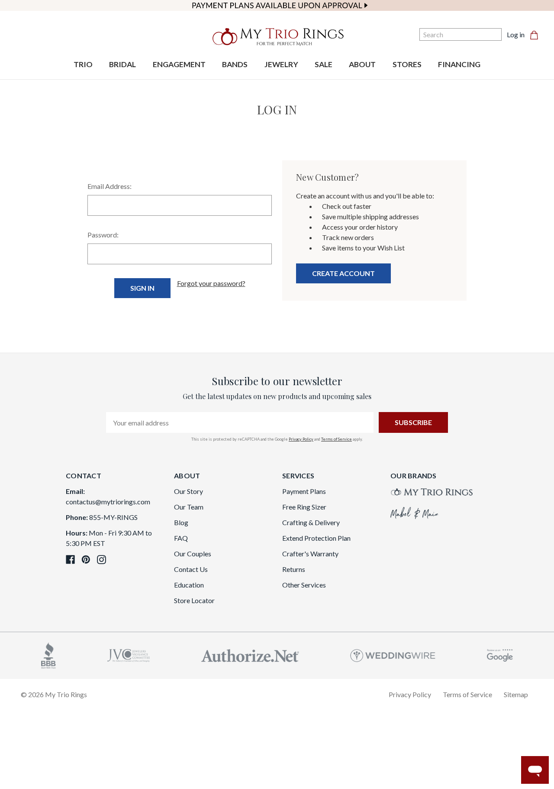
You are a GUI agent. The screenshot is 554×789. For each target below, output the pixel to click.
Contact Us (191, 569)
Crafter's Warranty (310, 553)
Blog (181, 522)
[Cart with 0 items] (537, 34)
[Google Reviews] (500, 654)
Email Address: (109, 186)
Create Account (343, 273)
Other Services (304, 585)
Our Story (188, 491)
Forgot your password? (211, 283)
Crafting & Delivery (311, 522)
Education (189, 585)
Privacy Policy (301, 439)
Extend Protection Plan (316, 538)
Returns (293, 569)
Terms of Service (336, 439)
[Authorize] (250, 654)
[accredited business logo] (48, 654)
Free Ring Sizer (304, 507)
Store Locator (194, 600)
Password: (103, 235)
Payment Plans (304, 491)
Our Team (188, 507)
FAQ (181, 538)
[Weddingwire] (392, 654)
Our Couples (192, 553)
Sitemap (516, 694)
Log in (516, 34)
